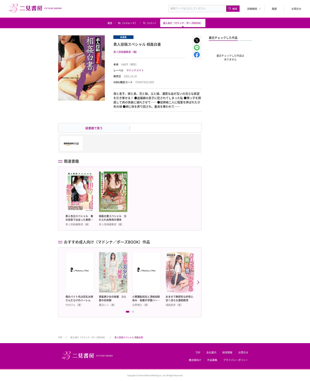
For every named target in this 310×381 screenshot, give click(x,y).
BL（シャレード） (127, 23)
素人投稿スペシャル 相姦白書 (128, 337)
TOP (60, 337)
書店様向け (195, 359)
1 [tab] (127, 312)
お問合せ (296, 8)
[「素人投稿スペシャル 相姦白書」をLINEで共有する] (197, 47)
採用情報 (227, 352)
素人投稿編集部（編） (125, 51)
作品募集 (212, 359)
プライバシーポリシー (235, 359)
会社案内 (211, 352)
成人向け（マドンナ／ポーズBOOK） (183, 23)
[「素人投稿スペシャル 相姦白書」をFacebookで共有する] (197, 55)
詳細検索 (252, 8)
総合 (110, 23)
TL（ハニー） (150, 23)
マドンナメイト (135, 70)
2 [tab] (134, 312)
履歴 (274, 8)
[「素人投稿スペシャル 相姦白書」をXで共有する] (197, 40)
